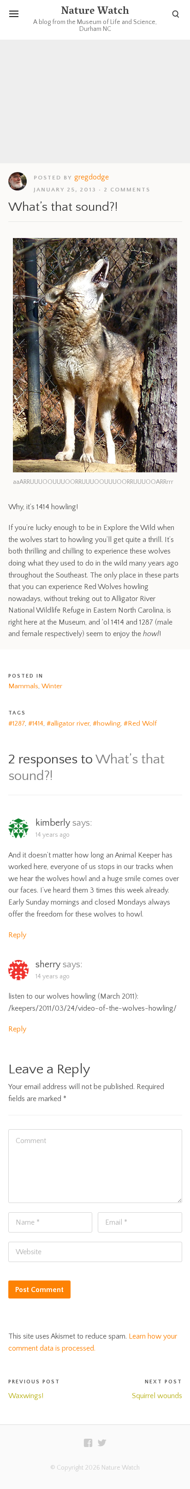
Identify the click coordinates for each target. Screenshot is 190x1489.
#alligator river (68, 723)
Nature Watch (95, 12)
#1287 (16, 723)
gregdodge (91, 177)
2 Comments (127, 189)
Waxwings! (25, 1396)
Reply (17, 935)
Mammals (23, 686)
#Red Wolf (140, 723)
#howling (106, 723)
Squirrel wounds (157, 1396)
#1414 (35, 723)
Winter (52, 686)
